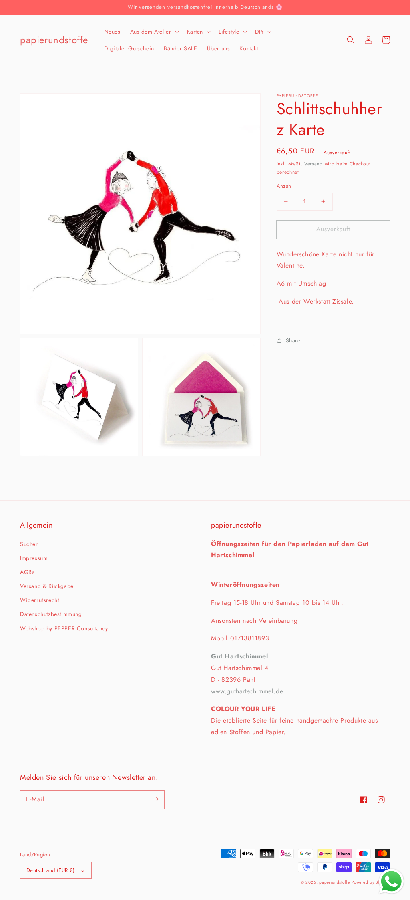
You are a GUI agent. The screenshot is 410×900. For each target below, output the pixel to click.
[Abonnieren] (155, 799)
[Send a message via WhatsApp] (391, 881)
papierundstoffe (334, 882)
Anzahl (285, 186)
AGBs (27, 572)
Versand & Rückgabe (47, 586)
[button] (153, 31)
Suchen (29, 544)
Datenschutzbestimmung (51, 614)
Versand (313, 163)
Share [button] (293, 340)
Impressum (34, 558)
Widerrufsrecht (39, 600)
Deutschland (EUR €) (50, 870)
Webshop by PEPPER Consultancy (64, 628)
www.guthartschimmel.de (247, 691)
